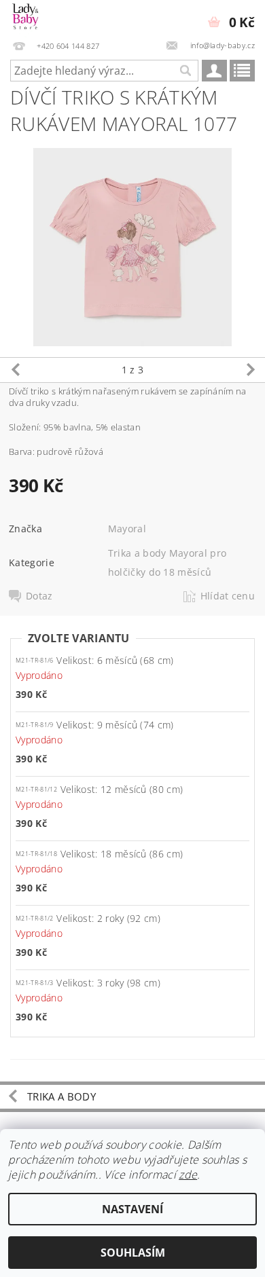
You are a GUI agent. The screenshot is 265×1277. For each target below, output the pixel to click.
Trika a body (61, 1096)
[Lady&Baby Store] (25, 17)
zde (188, 1174)
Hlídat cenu (227, 596)
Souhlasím (133, 1252)
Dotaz (39, 596)
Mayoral (127, 528)
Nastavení (132, 1209)
